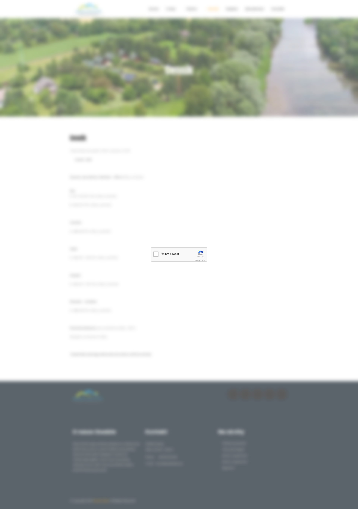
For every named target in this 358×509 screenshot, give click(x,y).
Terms (203, 260)
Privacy (197, 260)
